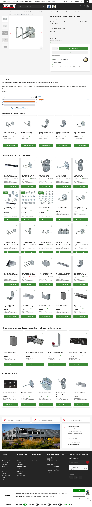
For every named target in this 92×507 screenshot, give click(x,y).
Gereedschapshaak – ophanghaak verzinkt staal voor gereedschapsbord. (28, 242)
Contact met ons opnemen (74, 1)
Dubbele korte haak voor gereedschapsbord (45, 393)
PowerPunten (5, 480)
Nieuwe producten (21, 457)
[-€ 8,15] (28, 197)
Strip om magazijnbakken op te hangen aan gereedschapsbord (45, 275)
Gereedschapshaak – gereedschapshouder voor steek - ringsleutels (11, 275)
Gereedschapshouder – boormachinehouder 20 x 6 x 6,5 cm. (28, 307)
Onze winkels (4, 471)
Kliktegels (19, 468)
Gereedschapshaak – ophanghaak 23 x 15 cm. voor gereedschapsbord (45, 242)
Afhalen (3, 477)
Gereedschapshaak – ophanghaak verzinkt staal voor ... (27, 134)
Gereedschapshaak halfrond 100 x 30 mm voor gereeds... (46, 133)
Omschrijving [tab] (5, 79)
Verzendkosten (60, 40)
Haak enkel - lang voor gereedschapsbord (26, 393)
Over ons (65, 1)
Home (3, 14)
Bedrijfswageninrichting (21, 460)
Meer (52, 33)
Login (33, 458)
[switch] (37, 505)
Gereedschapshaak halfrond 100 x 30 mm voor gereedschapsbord (11, 307)
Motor (18, 469)
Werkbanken (8, 14)
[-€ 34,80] (46, 197)
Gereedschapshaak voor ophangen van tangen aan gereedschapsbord (28, 275)
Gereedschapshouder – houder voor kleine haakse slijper (45, 307)
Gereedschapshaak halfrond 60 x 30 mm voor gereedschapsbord (80, 275)
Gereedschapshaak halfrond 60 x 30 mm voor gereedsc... (63, 134)
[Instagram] (80, 477)
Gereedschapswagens (21, 466)
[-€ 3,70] (11, 197)
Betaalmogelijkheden (6, 458)
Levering (4, 457)
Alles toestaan (81, 490)
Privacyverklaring (5, 464)
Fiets (18, 458)
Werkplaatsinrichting (21, 475)
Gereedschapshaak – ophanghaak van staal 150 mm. (10, 134)
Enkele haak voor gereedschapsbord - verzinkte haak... (61, 394)
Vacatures (4, 473)
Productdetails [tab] (13, 79)
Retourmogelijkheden (6, 462)
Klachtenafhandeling (6, 475)
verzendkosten (13, 140)
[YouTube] (76, 477)
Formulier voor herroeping (7, 469)
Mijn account (34, 460)
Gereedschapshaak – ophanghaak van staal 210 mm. (11, 242)
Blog (81, 1)
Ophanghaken (20, 471)
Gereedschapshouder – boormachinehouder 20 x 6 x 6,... (81, 394)
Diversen (19, 462)
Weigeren (81, 498)
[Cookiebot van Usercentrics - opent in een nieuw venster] (8, 505)
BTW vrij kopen (5, 466)
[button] (87, 6)
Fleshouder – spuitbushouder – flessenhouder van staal (79, 307)
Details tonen (67, 504)
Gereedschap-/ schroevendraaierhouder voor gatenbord (10, 177)
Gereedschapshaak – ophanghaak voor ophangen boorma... (81, 134)
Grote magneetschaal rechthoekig (34, 352)
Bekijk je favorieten (56, 55)
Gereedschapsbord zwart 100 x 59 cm (9, 393)
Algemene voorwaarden (7, 460)
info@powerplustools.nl (67, 6)
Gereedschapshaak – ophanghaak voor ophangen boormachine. (79, 242)
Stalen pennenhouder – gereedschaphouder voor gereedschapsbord (62, 307)
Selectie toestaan (81, 494)
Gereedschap (20, 464)
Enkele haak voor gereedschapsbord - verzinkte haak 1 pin (78, 177)
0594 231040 (59, 6)
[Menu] (90, 490)
